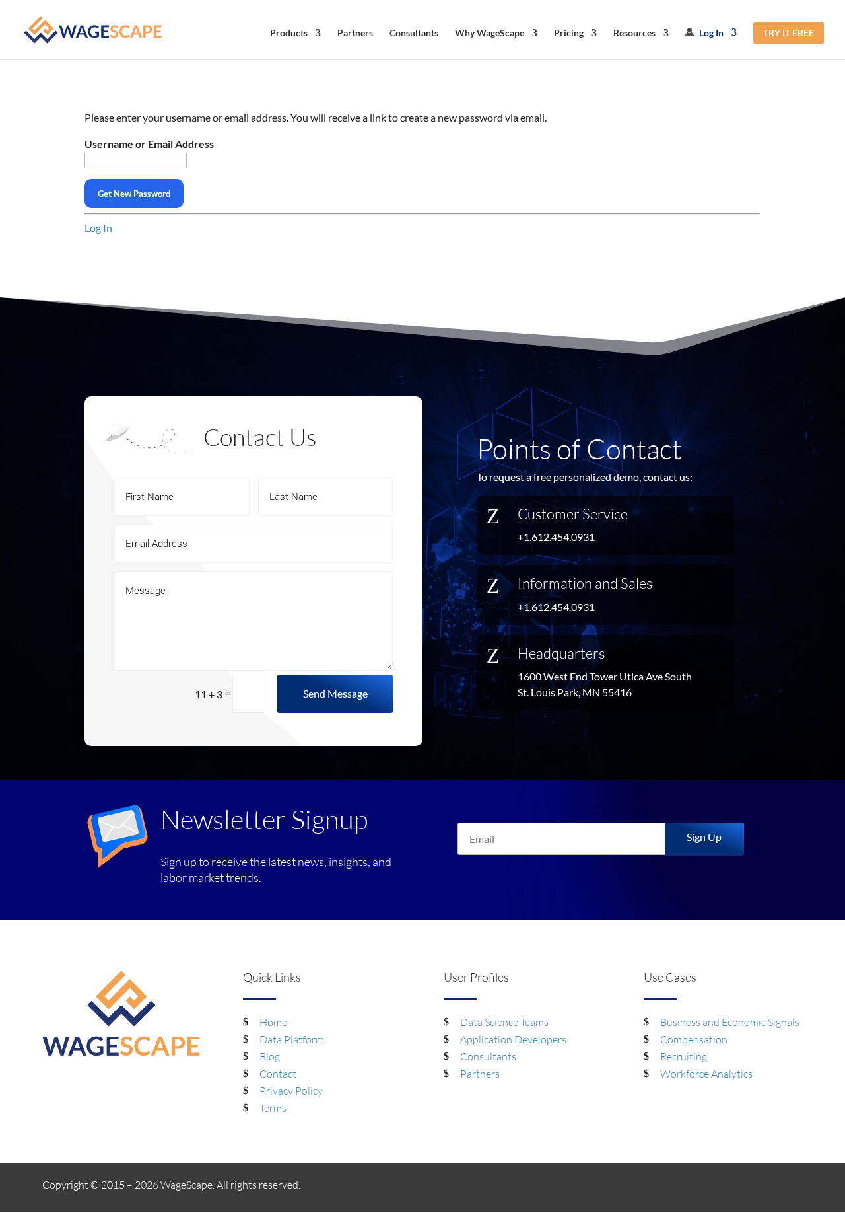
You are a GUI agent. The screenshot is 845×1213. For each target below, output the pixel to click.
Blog (269, 1056)
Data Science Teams (504, 1022)
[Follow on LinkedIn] (765, 1187)
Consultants (413, 33)
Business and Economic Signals (729, 1022)
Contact (277, 1073)
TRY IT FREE (788, 32)
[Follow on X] (792, 1187)
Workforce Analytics (706, 1073)
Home (273, 1022)
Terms (273, 1108)
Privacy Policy (291, 1090)
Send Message (335, 693)
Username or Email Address (149, 143)
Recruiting (683, 1056)
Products (289, 33)
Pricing (569, 33)
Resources (634, 33)
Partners (355, 33)
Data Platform (291, 1039)
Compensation (693, 1039)
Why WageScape (489, 33)
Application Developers (513, 1039)
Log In (710, 33)
